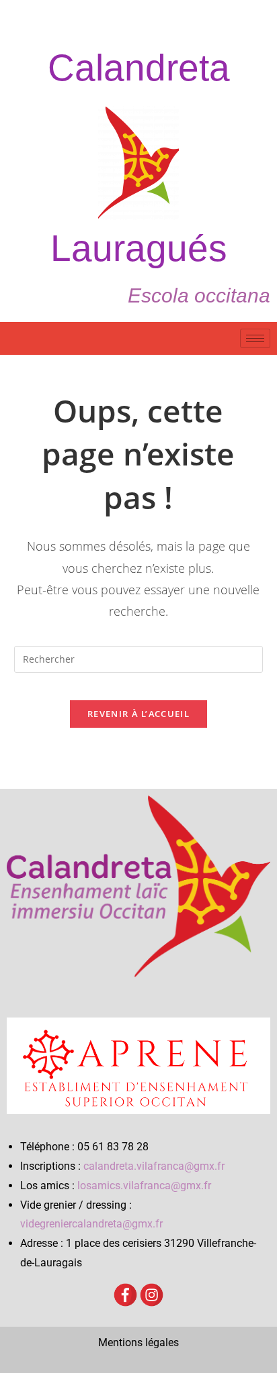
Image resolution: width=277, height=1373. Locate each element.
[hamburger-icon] (255, 338)
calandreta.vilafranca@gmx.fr (154, 1166)
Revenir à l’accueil (138, 714)
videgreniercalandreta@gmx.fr (91, 1223)
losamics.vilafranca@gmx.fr (144, 1185)
